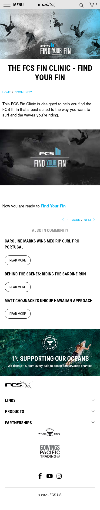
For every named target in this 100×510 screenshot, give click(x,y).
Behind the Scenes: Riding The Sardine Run (45, 274)
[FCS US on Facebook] (40, 476)
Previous (72, 220)
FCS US (55, 494)
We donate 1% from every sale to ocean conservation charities (50, 365)
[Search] (81, 3)
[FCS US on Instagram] (59, 476)
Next (88, 220)
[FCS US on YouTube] (50, 476)
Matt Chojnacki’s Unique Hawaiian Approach (49, 300)
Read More (18, 260)
